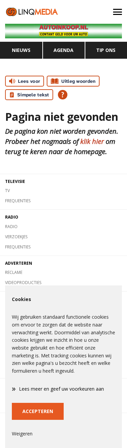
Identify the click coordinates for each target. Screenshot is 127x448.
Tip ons (105, 50)
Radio (11, 226)
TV (7, 190)
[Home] (32, 11)
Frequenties (17, 201)
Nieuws (21, 50)
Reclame (13, 272)
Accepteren (37, 411)
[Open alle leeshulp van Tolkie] (62, 94)
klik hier (92, 141)
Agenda (63, 50)
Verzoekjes (16, 237)
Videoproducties (23, 282)
